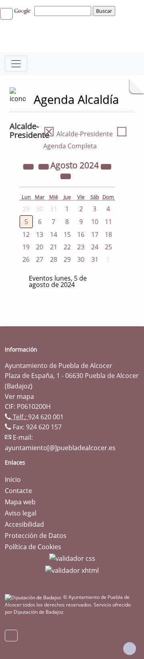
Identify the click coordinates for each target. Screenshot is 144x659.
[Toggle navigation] (16, 64)
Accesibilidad (24, 524)
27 (39, 259)
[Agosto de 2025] (106, 166)
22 (67, 247)
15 (67, 234)
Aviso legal (20, 513)
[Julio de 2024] (44, 166)
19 (26, 247)
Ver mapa (19, 396)
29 (67, 259)
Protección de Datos (35, 535)
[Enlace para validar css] (72, 558)
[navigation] (64, 11)
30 (80, 259)
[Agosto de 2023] (29, 166)
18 (108, 234)
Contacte (18, 490)
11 (108, 221)
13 (39, 234)
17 (94, 234)
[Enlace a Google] (23, 10)
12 (26, 234)
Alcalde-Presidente (78, 133)
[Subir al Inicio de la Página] (129, 648)
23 (80, 247)
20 (39, 247)
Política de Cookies (33, 546)
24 (94, 247)
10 (94, 221)
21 (53, 247)
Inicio (13, 479)
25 (108, 247)
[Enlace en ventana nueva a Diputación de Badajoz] (34, 597)
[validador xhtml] (72, 569)
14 (53, 234)
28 (53, 259)
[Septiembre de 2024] (65, 175)
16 (80, 234)
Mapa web (20, 501)
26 (26, 259)
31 (94, 259)
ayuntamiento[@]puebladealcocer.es (60, 447)
